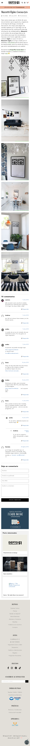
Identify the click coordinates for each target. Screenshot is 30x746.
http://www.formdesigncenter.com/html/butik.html (12, 349)
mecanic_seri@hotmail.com (19, 455)
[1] (27, 3)
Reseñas (15, 622)
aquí (6, 53)
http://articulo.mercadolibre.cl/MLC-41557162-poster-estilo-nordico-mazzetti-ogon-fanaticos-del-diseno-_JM (12, 370)
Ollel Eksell (11, 42)
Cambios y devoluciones (15, 650)
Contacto (15, 627)
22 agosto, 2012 (25, 446)
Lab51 (18, 738)
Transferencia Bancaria (15, 695)
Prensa (15, 611)
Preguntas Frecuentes (15, 655)
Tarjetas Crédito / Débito (15, 692)
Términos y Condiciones (15, 709)
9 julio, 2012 (26, 299)
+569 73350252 (15, 642)
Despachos (15, 647)
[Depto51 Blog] (14, 2)
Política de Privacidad (15, 712)
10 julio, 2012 (25, 362)
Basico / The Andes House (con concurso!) (14, 595)
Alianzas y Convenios (15, 619)
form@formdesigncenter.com (12, 353)
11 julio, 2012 (25, 400)
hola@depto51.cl (15, 639)
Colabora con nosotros (15, 624)
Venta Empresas (14, 616)
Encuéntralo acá (20, 7)
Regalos (15, 652)
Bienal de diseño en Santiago (10, 553)
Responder (26, 309)
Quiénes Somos (15, 608)
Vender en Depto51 (15, 613)
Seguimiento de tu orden (15, 644)
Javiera (7, 300)
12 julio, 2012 (25, 417)
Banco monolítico (8, 574)
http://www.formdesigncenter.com (12, 388)
